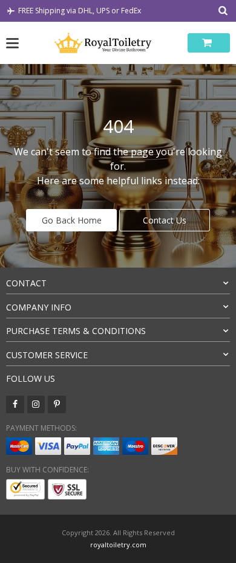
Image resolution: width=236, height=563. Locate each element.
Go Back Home (72, 220)
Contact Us (164, 220)
